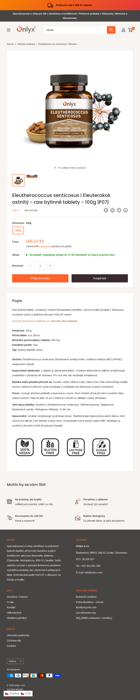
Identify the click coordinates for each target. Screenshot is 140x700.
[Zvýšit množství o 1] (50, 265)
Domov (10, 44)
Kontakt (11, 607)
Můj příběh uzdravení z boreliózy (94, 617)
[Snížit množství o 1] (29, 265)
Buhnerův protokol (86, 596)
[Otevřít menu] (8, 30)
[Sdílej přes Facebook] (106, 210)
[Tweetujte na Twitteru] (119, 210)
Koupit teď (99, 278)
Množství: (18, 265)
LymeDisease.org (86, 612)
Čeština (12, 661)
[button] (18, 693)
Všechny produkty (26, 44)
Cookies (11, 645)
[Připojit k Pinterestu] (112, 210)
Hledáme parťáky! (17, 617)
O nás (10, 602)
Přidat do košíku (40, 278)
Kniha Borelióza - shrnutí (89, 602)
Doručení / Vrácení (17, 596)
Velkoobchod (14, 612)
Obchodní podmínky (18, 635)
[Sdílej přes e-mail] (125, 210)
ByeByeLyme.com (86, 607)
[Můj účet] (123, 30)
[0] (130, 30)
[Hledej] (111, 30)
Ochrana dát (14, 640)
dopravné (45, 246)
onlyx (15, 210)
